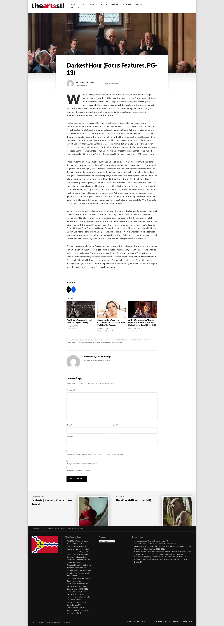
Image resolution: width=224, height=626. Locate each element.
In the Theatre (136, 340)
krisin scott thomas (75, 342)
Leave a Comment (111, 84)
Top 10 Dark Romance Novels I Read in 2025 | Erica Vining (79, 321)
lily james (90, 342)
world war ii (118, 342)
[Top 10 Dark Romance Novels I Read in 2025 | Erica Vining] (80, 309)
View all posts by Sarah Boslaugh (97, 360)
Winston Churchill (103, 342)
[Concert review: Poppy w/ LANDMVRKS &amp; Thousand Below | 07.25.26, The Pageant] (111, 309)
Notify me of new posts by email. (78, 470)
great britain (122, 340)
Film (82, 4)
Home (129, 622)
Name (69, 425)
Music (73, 4)
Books (115, 4)
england (89, 340)
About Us (75, 8)
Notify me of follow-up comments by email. (81, 464)
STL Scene (127, 4)
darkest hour (78, 340)
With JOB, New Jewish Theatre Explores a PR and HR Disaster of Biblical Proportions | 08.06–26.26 (142, 322)
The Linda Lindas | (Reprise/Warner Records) (155, 544)
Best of (139, 4)
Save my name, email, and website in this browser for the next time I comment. (94, 454)
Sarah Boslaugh (86, 82)
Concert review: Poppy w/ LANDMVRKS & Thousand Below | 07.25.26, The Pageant (111, 322)
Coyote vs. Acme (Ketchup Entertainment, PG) (151, 541)
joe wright (148, 340)
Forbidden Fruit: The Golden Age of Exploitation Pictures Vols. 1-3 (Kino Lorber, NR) (79, 573)
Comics (92, 4)
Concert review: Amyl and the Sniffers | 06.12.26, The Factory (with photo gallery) (78, 610)
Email (115, 425)
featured (98, 340)
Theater (103, 4)
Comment (70, 390)
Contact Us (187, 622)
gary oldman (109, 340)
